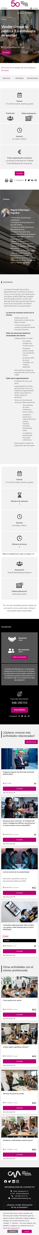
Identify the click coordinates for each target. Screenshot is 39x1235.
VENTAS (4, 19)
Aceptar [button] (26, 1231)
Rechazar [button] (12, 1231)
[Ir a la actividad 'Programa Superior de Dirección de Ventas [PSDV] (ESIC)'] (19, 758)
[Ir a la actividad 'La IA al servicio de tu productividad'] (19, 858)
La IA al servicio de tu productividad (16, 872)
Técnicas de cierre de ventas (13, 1094)
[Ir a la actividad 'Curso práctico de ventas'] (19, 987)
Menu (5, 8)
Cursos (8, 17)
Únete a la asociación (19, 657)
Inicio (3, 17)
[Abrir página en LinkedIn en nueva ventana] (13, 1182)
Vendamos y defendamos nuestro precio (18, 1140)
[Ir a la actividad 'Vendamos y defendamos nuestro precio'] (19, 1127)
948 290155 (19, 703)
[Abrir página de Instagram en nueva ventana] (17, 1182)
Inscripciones (32, 78)
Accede (35, 8)
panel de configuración (11, 1228)
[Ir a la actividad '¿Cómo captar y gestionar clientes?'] (19, 1033)
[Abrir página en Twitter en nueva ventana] (9, 1182)
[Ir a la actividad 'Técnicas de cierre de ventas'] (19, 1080)
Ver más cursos (31, 742)
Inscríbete (6, 52)
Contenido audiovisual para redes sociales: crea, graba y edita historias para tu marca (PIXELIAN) (18, 927)
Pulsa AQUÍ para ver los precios (19, 163)
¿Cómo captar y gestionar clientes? (16, 1047)
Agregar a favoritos (24, 13)
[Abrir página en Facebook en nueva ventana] (5, 1182)
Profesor (6, 78)
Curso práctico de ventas (12, 1000)
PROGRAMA (19, 78)
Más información (8, 1019)
